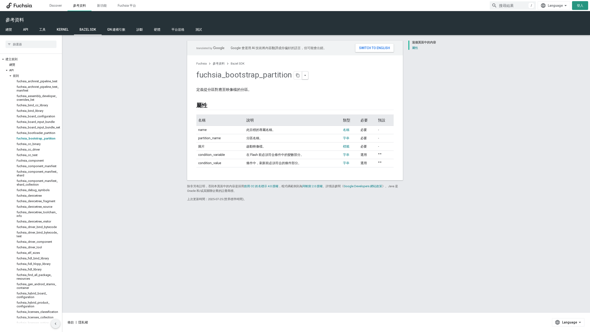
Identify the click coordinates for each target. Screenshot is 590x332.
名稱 (346, 130)
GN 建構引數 (116, 29)
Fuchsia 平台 (127, 5)
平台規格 (177, 29)
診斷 (139, 29)
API (25, 29)
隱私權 (83, 322)
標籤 (346, 146)
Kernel (62, 29)
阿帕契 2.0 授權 (312, 186)
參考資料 (79, 5)
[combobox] (513, 5)
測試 (198, 29)
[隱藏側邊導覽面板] (55, 323)
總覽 (9, 29)
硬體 (157, 29)
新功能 (102, 5)
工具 (42, 29)
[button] (31, 59)
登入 (580, 5)
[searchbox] (31, 44)
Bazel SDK (88, 29)
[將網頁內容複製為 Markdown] (298, 75)
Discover (56, 5)
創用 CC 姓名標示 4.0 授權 (261, 186)
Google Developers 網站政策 (363, 186)
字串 (346, 138)
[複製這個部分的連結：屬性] (212, 106)
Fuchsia (201, 63)
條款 (71, 322)
